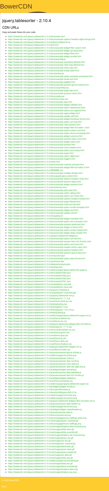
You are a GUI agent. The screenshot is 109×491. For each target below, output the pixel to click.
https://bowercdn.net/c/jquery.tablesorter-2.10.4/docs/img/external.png (39, 415)
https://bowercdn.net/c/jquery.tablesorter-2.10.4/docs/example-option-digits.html (43, 155)
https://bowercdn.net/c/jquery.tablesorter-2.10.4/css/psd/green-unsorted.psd (42, 292)
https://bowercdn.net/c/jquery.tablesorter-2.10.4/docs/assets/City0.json (39, 272)
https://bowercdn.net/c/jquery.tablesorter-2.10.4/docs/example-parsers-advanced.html (46, 224)
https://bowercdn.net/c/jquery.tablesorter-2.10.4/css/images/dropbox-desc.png (43, 469)
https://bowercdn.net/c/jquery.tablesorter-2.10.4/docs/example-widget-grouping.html (45, 50)
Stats (4, 486)
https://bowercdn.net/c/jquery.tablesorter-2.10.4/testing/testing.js (36, 312)
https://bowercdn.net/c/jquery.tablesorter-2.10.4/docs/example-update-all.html (42, 212)
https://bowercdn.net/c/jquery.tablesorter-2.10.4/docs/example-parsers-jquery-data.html (47, 252)
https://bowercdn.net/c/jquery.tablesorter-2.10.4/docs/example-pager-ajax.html (43, 90)
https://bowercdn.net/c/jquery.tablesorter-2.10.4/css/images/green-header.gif (42, 452)
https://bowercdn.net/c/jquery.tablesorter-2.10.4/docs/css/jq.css (36, 96)
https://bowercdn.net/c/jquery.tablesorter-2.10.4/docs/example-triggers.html (41, 158)
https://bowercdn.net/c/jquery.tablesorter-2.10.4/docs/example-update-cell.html (43, 116)
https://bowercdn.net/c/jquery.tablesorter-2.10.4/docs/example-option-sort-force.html (45, 244)
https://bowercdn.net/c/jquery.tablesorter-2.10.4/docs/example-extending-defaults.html (46, 62)
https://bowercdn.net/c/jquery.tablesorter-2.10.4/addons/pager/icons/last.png (42, 395)
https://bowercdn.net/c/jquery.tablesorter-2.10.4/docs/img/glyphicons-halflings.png (44, 423)
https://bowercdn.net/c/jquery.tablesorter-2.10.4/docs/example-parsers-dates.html (44, 181)
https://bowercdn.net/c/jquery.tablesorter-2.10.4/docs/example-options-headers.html (45, 249)
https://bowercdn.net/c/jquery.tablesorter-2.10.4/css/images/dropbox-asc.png (42, 472)
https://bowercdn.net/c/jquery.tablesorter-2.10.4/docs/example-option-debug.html (44, 192)
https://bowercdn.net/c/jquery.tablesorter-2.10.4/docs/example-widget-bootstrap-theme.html (49, 118)
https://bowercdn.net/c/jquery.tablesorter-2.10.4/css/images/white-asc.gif (40, 457)
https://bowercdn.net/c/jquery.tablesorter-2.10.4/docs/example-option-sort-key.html (45, 121)
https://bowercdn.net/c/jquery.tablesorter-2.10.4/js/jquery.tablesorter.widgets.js (43, 235)
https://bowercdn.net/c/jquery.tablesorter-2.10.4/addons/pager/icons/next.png (42, 406)
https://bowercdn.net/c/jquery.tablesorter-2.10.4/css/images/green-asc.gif (40, 437)
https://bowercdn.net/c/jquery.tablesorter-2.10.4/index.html (34, 161)
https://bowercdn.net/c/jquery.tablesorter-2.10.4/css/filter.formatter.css (39, 349)
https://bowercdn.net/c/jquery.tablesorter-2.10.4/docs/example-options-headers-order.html (48, 178)
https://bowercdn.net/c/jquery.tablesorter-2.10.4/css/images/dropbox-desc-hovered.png (47, 426)
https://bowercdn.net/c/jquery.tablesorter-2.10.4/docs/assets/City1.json (39, 281)
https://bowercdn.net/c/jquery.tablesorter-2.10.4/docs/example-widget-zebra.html (44, 141)
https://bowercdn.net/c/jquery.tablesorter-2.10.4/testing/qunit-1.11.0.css (40, 326)
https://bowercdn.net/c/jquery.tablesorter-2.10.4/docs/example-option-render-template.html (48, 207)
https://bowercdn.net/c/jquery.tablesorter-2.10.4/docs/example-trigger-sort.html (43, 210)
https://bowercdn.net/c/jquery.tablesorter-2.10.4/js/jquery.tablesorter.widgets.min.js (44, 346)
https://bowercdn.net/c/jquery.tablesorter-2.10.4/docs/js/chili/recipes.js (39, 389)
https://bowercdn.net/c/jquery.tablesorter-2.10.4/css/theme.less (36, 261)
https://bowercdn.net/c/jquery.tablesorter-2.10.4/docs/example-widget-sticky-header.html (47, 232)
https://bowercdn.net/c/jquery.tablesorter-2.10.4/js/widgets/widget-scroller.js (41, 386)
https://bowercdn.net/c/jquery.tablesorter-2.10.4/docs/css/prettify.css (38, 87)
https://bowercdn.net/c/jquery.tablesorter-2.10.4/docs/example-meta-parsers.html (44, 124)
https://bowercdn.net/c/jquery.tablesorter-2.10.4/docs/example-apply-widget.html (44, 113)
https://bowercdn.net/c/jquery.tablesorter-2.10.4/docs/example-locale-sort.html (43, 79)
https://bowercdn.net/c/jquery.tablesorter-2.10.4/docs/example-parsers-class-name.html (47, 138)
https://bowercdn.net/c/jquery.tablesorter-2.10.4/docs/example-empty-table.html (43, 70)
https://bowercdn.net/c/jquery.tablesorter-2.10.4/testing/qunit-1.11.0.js (39, 298)
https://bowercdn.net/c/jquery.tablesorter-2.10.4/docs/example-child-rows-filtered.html (46, 64)
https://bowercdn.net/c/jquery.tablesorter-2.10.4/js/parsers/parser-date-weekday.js (44, 372)
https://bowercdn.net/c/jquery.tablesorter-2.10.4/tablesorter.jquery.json (39, 264)
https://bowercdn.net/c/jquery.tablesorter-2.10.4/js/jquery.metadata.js (38, 289)
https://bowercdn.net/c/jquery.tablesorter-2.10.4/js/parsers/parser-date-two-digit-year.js (46, 366)
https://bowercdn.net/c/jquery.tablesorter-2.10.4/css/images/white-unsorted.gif (42, 432)
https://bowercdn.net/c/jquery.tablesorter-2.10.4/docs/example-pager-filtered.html (44, 201)
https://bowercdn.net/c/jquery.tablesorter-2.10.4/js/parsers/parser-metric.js (41, 358)
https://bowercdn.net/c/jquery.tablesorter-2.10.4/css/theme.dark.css (38, 341)
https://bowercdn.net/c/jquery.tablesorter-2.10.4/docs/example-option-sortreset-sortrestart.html (50, 76)
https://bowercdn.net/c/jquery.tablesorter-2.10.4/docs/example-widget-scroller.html (44, 56)
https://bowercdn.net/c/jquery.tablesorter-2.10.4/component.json (36, 255)
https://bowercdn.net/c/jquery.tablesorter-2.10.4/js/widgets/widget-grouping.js (42, 369)
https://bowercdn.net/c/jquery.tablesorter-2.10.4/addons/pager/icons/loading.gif (43, 460)
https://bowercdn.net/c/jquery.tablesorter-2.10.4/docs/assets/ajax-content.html (42, 175)
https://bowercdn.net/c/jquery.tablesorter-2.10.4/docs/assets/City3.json (39, 278)
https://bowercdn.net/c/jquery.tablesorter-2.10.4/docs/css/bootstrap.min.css (41, 329)
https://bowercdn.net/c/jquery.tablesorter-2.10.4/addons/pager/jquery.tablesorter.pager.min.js (49, 315)
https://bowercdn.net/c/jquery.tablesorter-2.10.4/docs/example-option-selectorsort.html (46, 107)
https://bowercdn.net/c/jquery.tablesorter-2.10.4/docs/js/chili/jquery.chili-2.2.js (42, 392)
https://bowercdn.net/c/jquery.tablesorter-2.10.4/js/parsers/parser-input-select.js (43, 363)
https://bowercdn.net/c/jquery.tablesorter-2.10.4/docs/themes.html (37, 187)
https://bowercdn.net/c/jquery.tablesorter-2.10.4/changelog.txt (35, 215)
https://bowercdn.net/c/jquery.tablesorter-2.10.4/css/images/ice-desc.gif (40, 454)
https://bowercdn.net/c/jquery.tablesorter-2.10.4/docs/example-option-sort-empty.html (46, 150)
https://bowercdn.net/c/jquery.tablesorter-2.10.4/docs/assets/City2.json (39, 275)
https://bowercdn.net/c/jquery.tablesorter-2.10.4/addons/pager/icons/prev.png (42, 397)
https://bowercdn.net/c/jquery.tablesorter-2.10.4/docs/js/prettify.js (37, 59)
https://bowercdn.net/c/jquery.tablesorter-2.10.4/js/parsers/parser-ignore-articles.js (44, 352)
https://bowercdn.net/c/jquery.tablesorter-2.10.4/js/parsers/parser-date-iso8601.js (44, 403)
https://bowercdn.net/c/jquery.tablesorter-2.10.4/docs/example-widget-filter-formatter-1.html (48, 127)
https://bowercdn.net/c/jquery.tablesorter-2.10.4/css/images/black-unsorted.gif (42, 466)
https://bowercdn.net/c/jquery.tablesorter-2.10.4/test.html (33, 44)
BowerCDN (16, 6)
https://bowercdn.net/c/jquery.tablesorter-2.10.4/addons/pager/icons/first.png (42, 355)
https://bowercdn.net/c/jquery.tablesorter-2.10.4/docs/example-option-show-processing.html (49, 133)
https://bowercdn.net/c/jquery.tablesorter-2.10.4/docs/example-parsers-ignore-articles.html (48, 84)
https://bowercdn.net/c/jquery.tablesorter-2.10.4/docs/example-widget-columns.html (45, 136)
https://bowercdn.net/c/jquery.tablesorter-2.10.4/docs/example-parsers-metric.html (44, 93)
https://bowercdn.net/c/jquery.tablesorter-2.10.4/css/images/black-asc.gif (40, 463)
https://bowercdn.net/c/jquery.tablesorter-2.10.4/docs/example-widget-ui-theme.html (45, 227)
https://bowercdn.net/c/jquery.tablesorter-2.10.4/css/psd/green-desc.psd (40, 286)
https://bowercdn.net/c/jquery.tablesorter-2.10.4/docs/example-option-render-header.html (47, 229)
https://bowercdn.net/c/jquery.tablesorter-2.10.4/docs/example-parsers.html (41, 144)
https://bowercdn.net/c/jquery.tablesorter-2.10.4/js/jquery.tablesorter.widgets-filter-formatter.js (49, 323)
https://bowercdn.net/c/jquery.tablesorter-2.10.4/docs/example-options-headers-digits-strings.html (51, 39)
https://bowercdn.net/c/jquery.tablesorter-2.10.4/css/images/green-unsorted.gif (43, 420)
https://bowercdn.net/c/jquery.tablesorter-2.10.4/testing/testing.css (37, 304)
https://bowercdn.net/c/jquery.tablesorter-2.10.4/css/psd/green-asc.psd (39, 284)
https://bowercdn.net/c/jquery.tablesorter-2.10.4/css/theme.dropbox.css (40, 343)
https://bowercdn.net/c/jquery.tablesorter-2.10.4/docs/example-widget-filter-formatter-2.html (48, 167)
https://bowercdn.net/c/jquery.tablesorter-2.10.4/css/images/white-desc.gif (41, 429)
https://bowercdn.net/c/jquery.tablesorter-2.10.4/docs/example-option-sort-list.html (44, 238)
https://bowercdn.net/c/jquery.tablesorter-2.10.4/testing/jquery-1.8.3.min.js (41, 309)
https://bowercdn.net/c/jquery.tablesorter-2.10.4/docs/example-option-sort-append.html (47, 110)
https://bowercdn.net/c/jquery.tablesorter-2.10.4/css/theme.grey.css (38, 335)
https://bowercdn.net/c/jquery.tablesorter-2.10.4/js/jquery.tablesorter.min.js (41, 295)
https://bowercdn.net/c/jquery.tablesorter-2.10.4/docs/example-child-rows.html (42, 67)
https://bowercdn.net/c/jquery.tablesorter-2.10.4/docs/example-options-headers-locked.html (49, 198)
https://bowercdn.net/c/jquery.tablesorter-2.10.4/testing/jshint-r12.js (38, 306)
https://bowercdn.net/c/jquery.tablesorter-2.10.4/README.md (35, 170)
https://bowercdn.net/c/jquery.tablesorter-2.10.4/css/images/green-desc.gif (41, 449)
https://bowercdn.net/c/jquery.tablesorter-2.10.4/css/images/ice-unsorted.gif (41, 443)
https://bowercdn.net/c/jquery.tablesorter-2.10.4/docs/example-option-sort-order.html (45, 195)
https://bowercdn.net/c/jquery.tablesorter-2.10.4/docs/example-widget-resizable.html (45, 218)
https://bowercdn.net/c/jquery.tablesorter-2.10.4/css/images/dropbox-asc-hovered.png (46, 434)
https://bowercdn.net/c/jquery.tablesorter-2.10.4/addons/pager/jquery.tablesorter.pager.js (47, 269)
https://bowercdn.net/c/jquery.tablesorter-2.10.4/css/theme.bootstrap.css (40, 380)
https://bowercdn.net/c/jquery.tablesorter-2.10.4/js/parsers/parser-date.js (40, 412)
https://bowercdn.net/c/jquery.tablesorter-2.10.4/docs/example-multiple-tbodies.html (45, 173)
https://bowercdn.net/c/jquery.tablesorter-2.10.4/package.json (35, 267)
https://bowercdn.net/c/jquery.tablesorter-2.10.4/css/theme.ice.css (37, 321)
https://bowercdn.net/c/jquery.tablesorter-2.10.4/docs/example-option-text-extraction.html (47, 221)
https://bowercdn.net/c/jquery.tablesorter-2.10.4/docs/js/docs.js (36, 73)
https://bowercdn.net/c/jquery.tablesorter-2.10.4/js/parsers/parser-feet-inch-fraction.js (46, 375)
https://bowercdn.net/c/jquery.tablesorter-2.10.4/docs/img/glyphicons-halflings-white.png (47, 417)
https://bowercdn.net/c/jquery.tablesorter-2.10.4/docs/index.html (36, 36)
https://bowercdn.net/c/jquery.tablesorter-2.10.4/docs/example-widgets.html (41, 81)
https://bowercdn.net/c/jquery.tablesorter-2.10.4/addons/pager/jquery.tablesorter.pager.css (48, 383)
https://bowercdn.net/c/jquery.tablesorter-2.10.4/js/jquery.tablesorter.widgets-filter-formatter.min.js (51, 400)
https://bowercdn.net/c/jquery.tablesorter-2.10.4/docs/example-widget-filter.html (43, 53)
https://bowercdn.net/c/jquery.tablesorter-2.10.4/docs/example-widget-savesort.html (45, 184)
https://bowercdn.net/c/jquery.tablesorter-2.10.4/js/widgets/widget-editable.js (42, 378)
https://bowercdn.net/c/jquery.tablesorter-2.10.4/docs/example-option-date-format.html (46, 258)
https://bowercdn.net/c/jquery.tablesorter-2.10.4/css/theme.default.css (39, 318)
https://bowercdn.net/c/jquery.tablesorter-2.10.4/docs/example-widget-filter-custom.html (47, 47)
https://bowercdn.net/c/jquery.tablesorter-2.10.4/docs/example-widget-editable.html (45, 104)
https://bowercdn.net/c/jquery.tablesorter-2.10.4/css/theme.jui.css (37, 338)
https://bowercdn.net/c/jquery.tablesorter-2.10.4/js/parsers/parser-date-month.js (43, 360)
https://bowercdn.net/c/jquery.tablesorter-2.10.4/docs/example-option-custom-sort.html (46, 130)
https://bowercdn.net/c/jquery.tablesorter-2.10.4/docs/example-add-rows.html (42, 190)
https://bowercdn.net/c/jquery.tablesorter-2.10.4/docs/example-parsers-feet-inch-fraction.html (49, 241)
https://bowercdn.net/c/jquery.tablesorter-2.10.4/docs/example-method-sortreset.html (46, 164)
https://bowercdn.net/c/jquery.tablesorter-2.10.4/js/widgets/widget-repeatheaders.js (45, 409)
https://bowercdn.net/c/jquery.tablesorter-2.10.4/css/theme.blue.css (38, 99)
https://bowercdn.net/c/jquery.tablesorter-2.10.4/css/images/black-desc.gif (41, 446)
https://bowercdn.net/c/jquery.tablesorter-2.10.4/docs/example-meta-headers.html (44, 147)
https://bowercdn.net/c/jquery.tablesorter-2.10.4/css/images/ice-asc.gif (39, 440)
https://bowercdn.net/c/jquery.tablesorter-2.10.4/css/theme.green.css (38, 332)
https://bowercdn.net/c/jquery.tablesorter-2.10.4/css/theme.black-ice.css (40, 301)
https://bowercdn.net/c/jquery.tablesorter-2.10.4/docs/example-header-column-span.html (47, 247)
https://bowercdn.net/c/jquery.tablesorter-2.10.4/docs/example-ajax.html (40, 101)
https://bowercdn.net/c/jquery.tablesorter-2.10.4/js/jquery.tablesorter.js (39, 42)
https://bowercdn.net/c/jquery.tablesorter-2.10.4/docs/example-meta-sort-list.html (44, 204)
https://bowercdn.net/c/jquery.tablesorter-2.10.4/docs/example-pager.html (41, 153)
